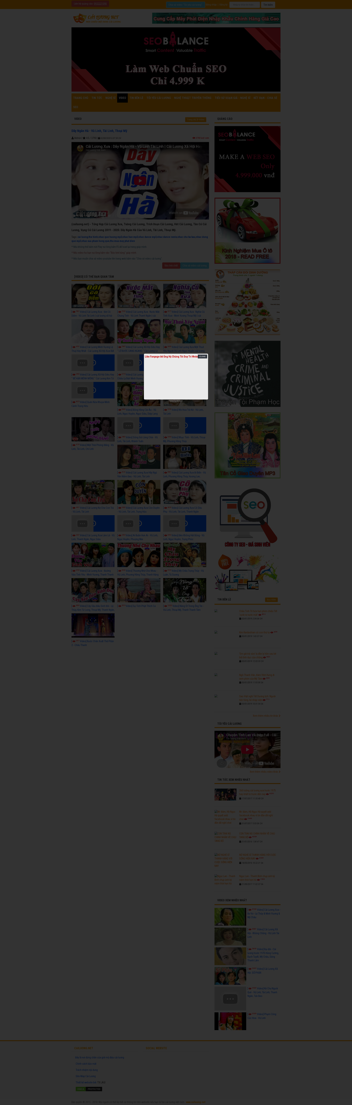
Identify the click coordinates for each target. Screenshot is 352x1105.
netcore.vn (179, 401)
